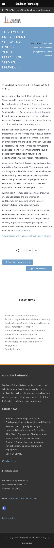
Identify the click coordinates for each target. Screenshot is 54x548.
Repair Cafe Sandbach (38, 269)
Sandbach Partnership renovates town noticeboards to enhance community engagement (24, 341)
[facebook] (23, 250)
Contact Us (9, 461)
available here (23, 230)
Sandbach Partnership (16, 84)
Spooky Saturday (13, 349)
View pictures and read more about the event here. (26, 235)
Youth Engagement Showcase (19, 262)
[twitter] (29, 250)
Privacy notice (8, 518)
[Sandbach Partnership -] (12, 20)
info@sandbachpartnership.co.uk (33, 9)
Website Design (41, 537)
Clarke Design (27, 543)
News (7, 89)
